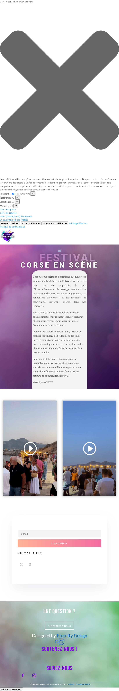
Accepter (5, 223)
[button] (59, 90)
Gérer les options (8, 209)
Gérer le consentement (11, 689)
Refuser (15, 223)
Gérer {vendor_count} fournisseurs (16, 216)
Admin (71, 684)
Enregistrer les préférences (55, 223)
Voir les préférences (31, 223)
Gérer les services (8, 212)
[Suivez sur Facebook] (23, 675)
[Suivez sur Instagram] (30, 564)
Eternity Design (72, 635)
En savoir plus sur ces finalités (14, 219)
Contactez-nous (59, 626)
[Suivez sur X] (21, 564)
